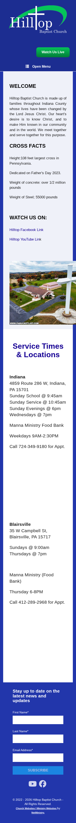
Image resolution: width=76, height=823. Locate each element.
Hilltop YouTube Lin (24, 239)
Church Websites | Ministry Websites (36, 808)
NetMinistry (37, 812)
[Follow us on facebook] (42, 784)
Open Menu (41, 66)
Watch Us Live (53, 52)
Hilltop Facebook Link (26, 230)
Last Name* (20, 731)
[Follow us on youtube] (32, 784)
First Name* (20, 712)
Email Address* (23, 750)
